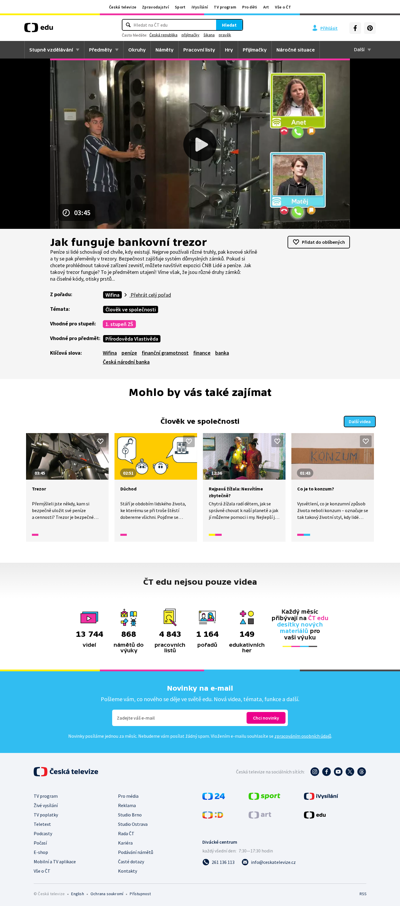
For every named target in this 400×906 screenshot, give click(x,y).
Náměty (164, 49)
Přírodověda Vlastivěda (131, 338)
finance (202, 352)
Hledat (229, 25)
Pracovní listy (199, 49)
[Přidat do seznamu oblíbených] (100, 441)
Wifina (112, 294)
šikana (209, 34)
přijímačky (190, 34)
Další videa (360, 421)
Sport (180, 7)
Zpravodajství (155, 7)
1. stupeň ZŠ (119, 324)
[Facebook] (355, 28)
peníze (129, 352)
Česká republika (163, 34)
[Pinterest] (370, 28)
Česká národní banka (126, 361)
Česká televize (122, 7)
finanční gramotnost (165, 352)
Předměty (100, 49)
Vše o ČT (283, 7)
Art (266, 7)
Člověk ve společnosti (130, 309)
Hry (229, 49)
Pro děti (249, 7)
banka (222, 352)
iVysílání (200, 7)
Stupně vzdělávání (51, 49)
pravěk (225, 34)
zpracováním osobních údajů (302, 736)
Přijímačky (255, 49)
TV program (225, 7)
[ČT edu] (38, 29)
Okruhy (137, 49)
